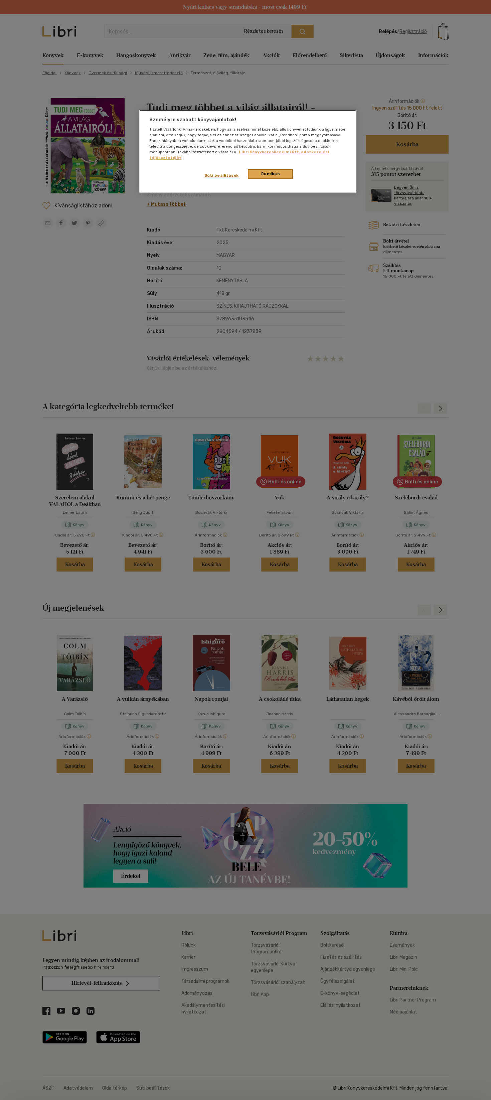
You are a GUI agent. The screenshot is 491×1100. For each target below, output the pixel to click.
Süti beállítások (221, 175)
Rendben (270, 173)
